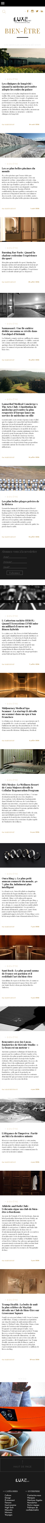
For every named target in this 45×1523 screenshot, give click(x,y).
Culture (8, 1495)
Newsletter (32, 1503)
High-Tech (9, 1508)
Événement (10, 1500)
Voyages (8, 1515)
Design (8, 1498)
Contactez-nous (34, 1495)
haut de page (22, 1467)
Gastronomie (10, 1505)
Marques (31, 1498)
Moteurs (8, 1513)
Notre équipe (33, 1505)
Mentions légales (34, 1500)
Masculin (8, 1510)
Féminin (8, 1503)
